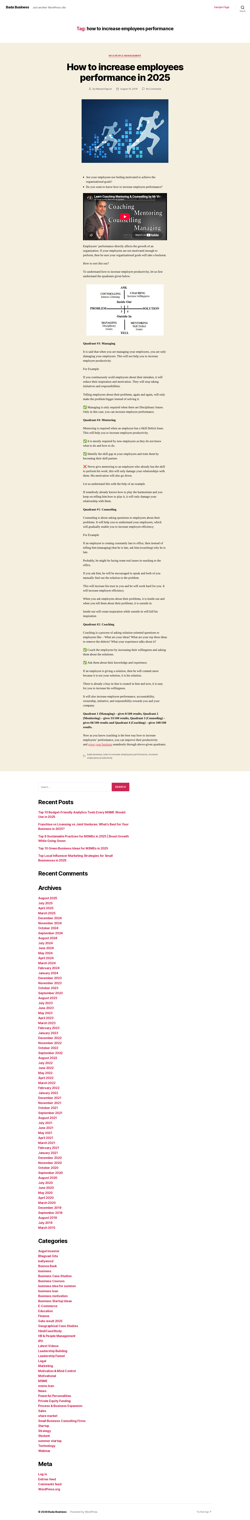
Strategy (44, 1431)
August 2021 (47, 1118)
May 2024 (45, 953)
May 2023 (45, 1013)
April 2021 (45, 1138)
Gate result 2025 (50, 1321)
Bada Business (17, 7)
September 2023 (50, 993)
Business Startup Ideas (55, 1301)
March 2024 (47, 963)
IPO (40, 1341)
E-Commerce (47, 1306)
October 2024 (48, 928)
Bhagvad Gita (48, 1256)
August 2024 (47, 938)
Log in (42, 1474)
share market (47, 1416)
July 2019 (45, 1223)
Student (44, 1436)
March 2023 (46, 1023)
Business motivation (53, 1296)
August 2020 (47, 1178)
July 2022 (45, 1063)
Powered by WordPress (84, 1511)
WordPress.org (49, 1489)
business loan (48, 1291)
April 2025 (45, 908)
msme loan (46, 1386)
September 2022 (50, 1053)
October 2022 (48, 1048)
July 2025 (45, 903)
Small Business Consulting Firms (62, 1421)
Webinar (44, 1451)
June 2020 (46, 1188)
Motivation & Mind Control (57, 1371)
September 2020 (50, 1173)
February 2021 (48, 1148)
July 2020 (45, 1183)
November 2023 (50, 983)
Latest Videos (48, 1346)
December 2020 (50, 1158)
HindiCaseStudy (50, 1331)
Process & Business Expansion (60, 1406)
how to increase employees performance (125, 754)
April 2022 (45, 1078)
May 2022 (45, 1073)
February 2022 (48, 1088)
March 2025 (46, 913)
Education (45, 1311)
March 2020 (47, 1203)
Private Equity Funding (54, 1401)
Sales (42, 1411)
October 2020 (48, 1168)
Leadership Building (52, 1351)
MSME (42, 1381)
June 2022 (46, 1068)
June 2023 (46, 1008)
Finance (43, 1316)
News (42, 1391)
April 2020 (46, 1198)
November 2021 (49, 1103)
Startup (43, 1426)
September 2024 (50, 933)
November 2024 (50, 923)
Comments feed (50, 1484)
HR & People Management (125, 55)
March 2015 (46, 1228)
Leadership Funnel (51, 1356)
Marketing (45, 1366)
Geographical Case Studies (58, 1326)
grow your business (100, 744)
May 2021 (45, 1133)
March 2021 (46, 1143)
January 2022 (48, 1093)
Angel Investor (48, 1251)
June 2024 (46, 948)
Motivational (47, 1376)
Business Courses (51, 1281)
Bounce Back (47, 1266)
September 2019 (50, 1213)
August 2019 (47, 1218)
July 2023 (45, 1003)
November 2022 (50, 1043)
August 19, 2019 (129, 88)
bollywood (46, 1261)
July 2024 (45, 943)
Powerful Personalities (54, 1396)
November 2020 (50, 1163)
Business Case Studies (55, 1276)
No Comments (153, 88)
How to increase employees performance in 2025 (125, 72)
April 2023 (45, 1018)
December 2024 (50, 918)
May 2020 (45, 1193)
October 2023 (48, 988)
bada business (94, 754)
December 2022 (50, 1038)
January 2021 (48, 1153)
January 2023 (48, 1033)
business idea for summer (57, 1286)
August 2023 (47, 998)
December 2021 (49, 1098)
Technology (46, 1446)
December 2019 (49, 1208)
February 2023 (48, 1028)
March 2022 (46, 1083)
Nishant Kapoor (104, 88)
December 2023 (50, 978)
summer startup (50, 1441)
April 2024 (46, 958)
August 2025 (47, 898)
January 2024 (48, 973)
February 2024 (49, 968)
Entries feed (47, 1479)
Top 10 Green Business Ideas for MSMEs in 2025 (73, 848)
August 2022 (47, 1058)
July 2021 (45, 1123)
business (44, 1271)
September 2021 (50, 1113)
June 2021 (45, 1128)
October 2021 (48, 1108)
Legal (42, 1361)
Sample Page (221, 7)
